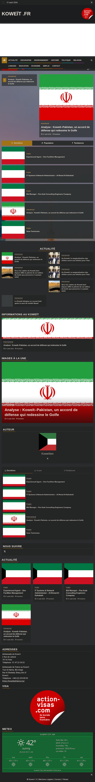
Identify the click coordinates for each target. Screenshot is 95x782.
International (12, 76)
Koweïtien (57, 134)
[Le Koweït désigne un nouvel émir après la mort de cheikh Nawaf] (7, 301)
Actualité (12, 60)
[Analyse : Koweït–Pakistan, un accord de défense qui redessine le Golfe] (66, 97)
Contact (56, 66)
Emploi (46, 66)
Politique (66, 60)
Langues (12, 66)
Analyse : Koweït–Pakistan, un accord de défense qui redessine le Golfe (21, 81)
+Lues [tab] (39, 471)
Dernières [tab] (18, 143)
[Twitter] (47, 458)
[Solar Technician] (13, 230)
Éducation (23, 66)
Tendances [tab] (79, 143)
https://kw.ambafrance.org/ (13, 681)
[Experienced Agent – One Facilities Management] (13, 155)
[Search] (91, 60)
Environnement (41, 60)
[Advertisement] (47, 40)
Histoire (55, 60)
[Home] (4, 60)
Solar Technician (33, 231)
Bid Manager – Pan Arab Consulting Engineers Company (48, 194)
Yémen (65, 779)
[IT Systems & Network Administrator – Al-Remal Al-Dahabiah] (13, 174)
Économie (35, 66)
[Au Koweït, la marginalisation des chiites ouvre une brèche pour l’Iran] (54, 258)
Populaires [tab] (48, 143)
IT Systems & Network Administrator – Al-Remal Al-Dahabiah (50, 175)
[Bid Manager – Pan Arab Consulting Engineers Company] (13, 192)
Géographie (25, 60)
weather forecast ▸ (47, 770)
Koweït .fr (16, 13)
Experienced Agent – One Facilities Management (45, 157)
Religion (77, 60)
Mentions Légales (45, 779)
